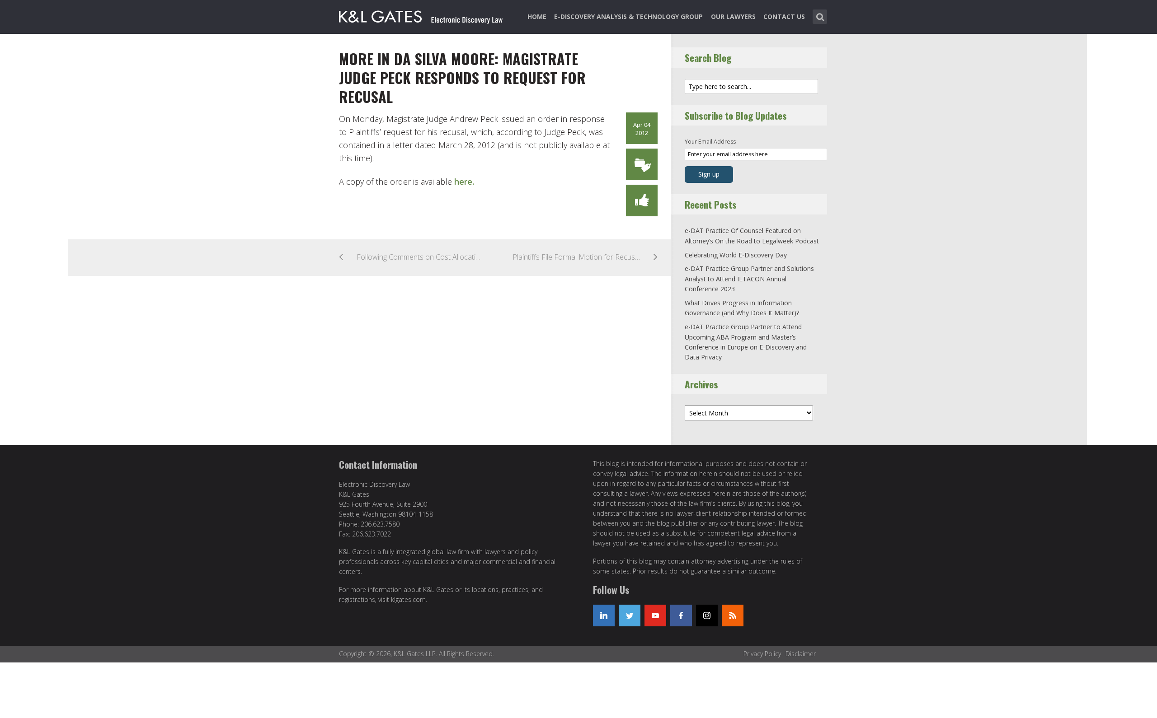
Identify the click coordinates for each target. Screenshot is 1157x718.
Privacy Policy (762, 653)
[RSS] (732, 615)
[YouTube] (655, 615)
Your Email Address (710, 141)
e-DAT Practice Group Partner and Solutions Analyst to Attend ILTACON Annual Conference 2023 (749, 278)
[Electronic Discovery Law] (421, 15)
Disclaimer (800, 653)
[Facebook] (681, 615)
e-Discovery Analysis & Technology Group (628, 16)
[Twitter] (629, 615)
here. (464, 181)
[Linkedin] (604, 615)
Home (536, 16)
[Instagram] (707, 615)
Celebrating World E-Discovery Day (736, 255)
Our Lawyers (733, 16)
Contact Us (784, 16)
